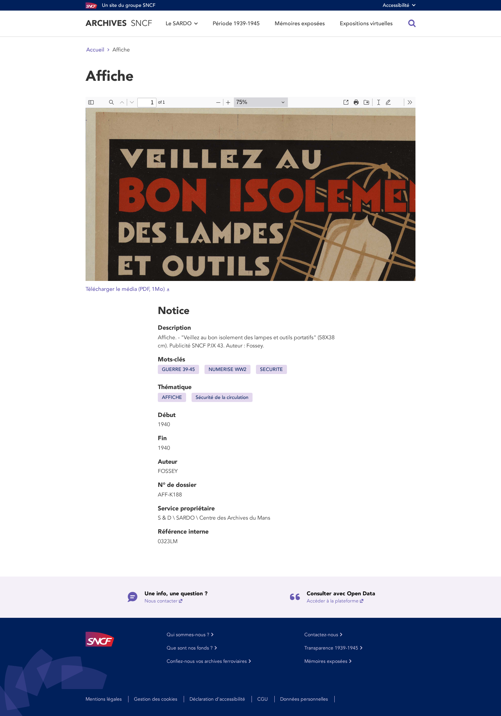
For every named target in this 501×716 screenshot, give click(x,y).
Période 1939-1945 (236, 23)
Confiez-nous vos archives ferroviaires (207, 661)
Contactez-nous (321, 635)
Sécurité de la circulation (222, 397)
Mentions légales (104, 699)
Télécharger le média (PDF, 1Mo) (125, 289)
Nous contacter (161, 601)
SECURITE (271, 369)
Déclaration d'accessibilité (217, 699)
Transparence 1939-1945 (331, 648)
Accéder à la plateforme (333, 601)
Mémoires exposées (300, 23)
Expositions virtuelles (366, 23)
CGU (262, 699)
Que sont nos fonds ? (190, 648)
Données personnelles (304, 699)
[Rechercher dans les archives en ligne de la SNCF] (412, 23)
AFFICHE (172, 397)
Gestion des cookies (155, 699)
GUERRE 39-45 (178, 369)
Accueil (95, 49)
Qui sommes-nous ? (188, 635)
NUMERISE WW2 (227, 369)
